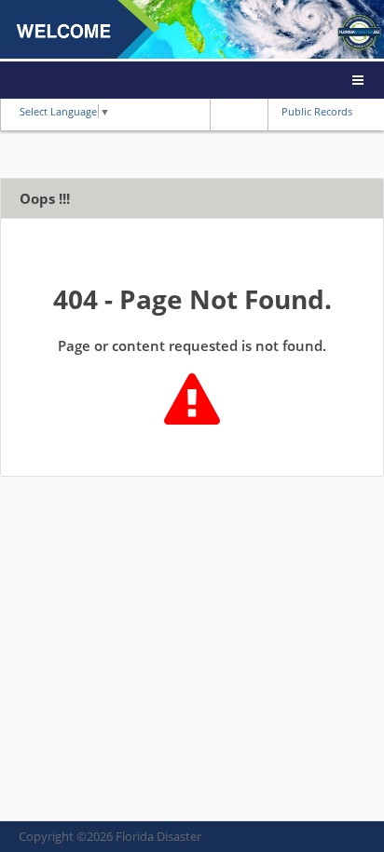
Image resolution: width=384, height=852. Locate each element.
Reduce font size (223, 110)
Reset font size (238, 110)
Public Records (316, 111)
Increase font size (253, 110)
